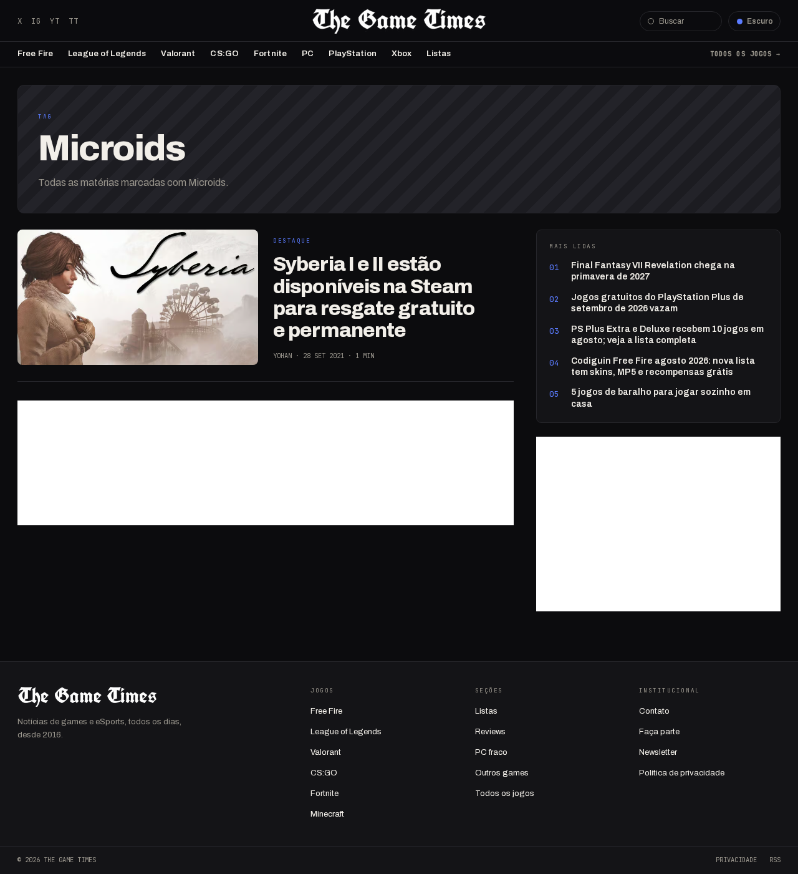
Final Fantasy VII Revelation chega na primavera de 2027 (653, 271)
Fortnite (270, 53)
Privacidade (736, 859)
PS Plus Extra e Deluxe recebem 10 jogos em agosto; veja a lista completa (667, 334)
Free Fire (35, 53)
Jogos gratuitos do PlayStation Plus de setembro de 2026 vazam (657, 303)
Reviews (490, 731)
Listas (438, 53)
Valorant (178, 53)
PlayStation (352, 53)
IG (36, 21)
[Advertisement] (265, 463)
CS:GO (224, 53)
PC (308, 53)
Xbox (402, 53)
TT (74, 21)
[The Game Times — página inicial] (399, 21)
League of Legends (107, 53)
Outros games (502, 773)
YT (55, 21)
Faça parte (659, 731)
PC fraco (491, 752)
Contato (654, 711)
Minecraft (327, 814)
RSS (775, 859)
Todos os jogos (504, 793)
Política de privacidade (681, 773)
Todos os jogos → (745, 53)
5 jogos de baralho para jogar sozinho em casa (661, 397)
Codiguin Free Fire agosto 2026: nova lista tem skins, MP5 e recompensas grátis (663, 366)
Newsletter (658, 752)
